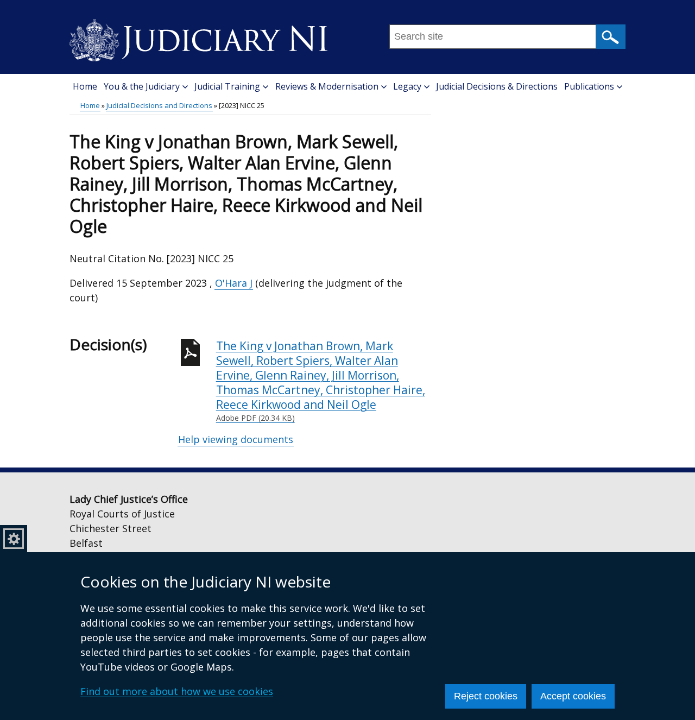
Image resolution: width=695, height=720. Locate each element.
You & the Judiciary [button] (142, 86)
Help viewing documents (235, 439)
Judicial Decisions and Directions (159, 105)
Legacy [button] (407, 86)
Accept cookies (573, 696)
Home (85, 86)
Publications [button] (589, 86)
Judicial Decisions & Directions (497, 86)
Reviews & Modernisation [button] (326, 86)
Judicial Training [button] (227, 86)
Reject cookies (485, 696)
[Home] (198, 36)
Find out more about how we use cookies (176, 691)
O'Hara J (233, 282)
